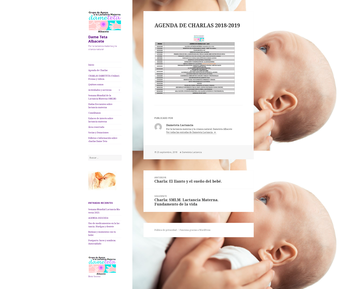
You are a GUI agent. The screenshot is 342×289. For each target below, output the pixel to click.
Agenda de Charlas (98, 70)
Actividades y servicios (99, 89)
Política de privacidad (165, 229)
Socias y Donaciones (98, 132)
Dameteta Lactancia (192, 152)
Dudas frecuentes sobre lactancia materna (100, 106)
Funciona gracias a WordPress (195, 229)
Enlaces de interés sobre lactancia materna (100, 120)
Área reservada (96, 127)
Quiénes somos (95, 84)
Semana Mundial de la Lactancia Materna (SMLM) (102, 97)
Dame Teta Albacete (97, 39)
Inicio (91, 64)
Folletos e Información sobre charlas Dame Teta (102, 140)
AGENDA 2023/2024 (98, 217)
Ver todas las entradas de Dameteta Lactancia (189, 132)
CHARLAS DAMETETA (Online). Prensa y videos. (104, 77)
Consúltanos (94, 112)
